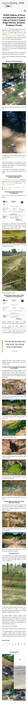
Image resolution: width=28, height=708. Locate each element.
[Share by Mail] (24, 644)
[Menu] (24, 10)
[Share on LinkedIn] (12, 644)
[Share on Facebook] (3, 644)
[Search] (21, 10)
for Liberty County (8, 183)
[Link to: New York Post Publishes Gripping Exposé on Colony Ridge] (8, 671)
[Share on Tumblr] (15, 644)
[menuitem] (21, 10)
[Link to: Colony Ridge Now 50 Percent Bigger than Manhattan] (8, 695)
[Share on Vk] (18, 644)
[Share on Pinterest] (9, 644)
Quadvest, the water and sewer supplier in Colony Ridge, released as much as (14, 35)
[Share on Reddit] (21, 644)
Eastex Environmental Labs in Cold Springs (11, 179)
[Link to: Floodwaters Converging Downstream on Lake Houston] (8, 683)
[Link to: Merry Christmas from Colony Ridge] (20, 695)
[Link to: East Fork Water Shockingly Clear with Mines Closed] (20, 683)
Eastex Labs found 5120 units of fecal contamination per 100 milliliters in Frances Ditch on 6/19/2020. (14, 329)
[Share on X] (6, 644)
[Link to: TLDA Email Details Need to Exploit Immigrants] (20, 671)
